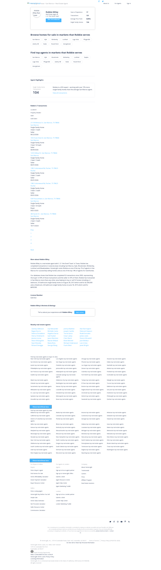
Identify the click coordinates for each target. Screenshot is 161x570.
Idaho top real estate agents (39, 424)
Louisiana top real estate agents (91, 427)
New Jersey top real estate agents (91, 437)
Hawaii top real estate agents (116, 419)
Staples (86, 57)
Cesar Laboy (68, 336)
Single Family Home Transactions (39, 88)
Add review (80, 312)
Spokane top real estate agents (40, 396)
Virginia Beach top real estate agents (92, 389)
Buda (45, 44)
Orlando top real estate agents (40, 383)
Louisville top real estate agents (65, 389)
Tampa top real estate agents (90, 380)
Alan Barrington (85, 329)
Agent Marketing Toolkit (63, 486)
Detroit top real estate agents (90, 396)
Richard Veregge (37, 345)
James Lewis (84, 336)
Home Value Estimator (37, 501)
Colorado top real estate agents (65, 416)
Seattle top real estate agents (39, 375)
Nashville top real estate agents (116, 365)
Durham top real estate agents (116, 399)
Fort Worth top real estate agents (91, 375)
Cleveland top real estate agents (65, 393)
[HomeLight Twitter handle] (110, 521)
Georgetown (67, 44)
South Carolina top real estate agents (42, 446)
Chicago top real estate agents (90, 359)
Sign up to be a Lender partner (65, 494)
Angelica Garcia (53, 333)
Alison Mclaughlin (37, 341)
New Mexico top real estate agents (117, 437)
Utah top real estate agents (39, 450)
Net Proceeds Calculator (38, 504)
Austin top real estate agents (39, 365)
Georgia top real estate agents (90, 419)
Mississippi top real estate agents (41, 434)
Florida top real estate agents (65, 419)
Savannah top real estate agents (91, 399)
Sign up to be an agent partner (65, 470)
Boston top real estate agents (90, 386)
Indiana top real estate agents (90, 424)
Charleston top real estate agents (117, 393)
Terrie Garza (68, 333)
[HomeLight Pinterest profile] (125, 521)
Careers (83, 473)
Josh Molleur (84, 341)
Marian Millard (53, 341)
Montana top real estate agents (91, 434)
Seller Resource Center (37, 507)
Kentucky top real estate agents (65, 427)
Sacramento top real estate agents (41, 386)
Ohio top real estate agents (115, 440)
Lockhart (65, 39)
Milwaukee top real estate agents (41, 389)
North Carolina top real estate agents (67, 440)
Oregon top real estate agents (65, 443)
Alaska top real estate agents (65, 412)
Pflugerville (86, 39)
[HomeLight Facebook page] (114, 521)
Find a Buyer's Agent (37, 470)
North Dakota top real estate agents (92, 440)
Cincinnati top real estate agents (91, 393)
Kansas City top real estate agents (66, 386)
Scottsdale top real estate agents (117, 375)
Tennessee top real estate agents (91, 446)
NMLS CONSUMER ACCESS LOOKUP (42, 554)
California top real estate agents (40, 416)
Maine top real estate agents (115, 427)
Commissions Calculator (38, 510)
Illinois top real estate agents (64, 424)
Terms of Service (94, 540)
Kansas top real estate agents (40, 427)
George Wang (52, 345)
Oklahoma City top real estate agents (67, 380)
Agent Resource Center (63, 480)
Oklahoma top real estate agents (40, 443)
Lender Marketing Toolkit (63, 504)
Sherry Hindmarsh (37, 336)
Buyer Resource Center (38, 483)
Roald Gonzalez (85, 333)
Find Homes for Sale (37, 473)
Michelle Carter (53, 331)
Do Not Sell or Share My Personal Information (80, 543)
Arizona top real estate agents (90, 412)
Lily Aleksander (53, 329)
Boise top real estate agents (64, 399)
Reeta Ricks (52, 343)
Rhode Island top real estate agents (117, 443)
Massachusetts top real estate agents (67, 430)
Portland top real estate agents (116, 371)
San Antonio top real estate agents (41, 362)
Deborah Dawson (86, 331)
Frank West (68, 345)
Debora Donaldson (38, 333)
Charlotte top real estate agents (65, 365)
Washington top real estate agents (66, 383)
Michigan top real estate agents (91, 430)
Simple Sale (34, 497)
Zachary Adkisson (37, 329)
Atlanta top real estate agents (116, 368)
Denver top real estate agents (90, 368)
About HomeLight (86, 467)
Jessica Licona (36, 338)
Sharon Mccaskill (85, 338)
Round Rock (55, 44)
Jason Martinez (53, 338)
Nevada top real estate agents (40, 437)
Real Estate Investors (87, 483)
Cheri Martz (68, 338)
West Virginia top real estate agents (41, 453)
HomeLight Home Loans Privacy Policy (42, 557)
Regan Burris (36, 331)
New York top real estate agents (40, 359)
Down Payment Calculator (38, 480)
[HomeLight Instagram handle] (117, 521)
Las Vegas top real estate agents (91, 365)
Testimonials (85, 470)
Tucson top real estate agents (116, 383)
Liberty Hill (36, 44)
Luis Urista (83, 343)
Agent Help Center (61, 483)
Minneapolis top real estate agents (66, 396)
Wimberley (55, 39)
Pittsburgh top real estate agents (117, 396)
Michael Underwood (71, 343)
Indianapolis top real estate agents (66, 371)
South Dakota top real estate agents (67, 446)
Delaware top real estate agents (116, 416)
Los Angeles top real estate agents (66, 359)
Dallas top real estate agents (115, 362)
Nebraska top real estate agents (116, 434)
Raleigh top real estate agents (116, 380)
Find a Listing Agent (36, 491)
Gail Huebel (52, 336)
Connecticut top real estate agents (91, 416)
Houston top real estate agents (116, 359)
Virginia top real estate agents (90, 450)
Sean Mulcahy (36, 343)
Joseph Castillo (69, 331)
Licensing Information (37, 559)
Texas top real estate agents (115, 446)
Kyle (45, 39)
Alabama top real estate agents (40, 412)
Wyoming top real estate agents (91, 453)
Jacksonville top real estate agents (66, 368)
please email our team (102, 531)
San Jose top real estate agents (116, 389)
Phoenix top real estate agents (90, 362)
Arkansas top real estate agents (116, 412)
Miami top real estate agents (39, 380)
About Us (106, 3)
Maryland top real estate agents (40, 430)
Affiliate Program (86, 480)
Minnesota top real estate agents (117, 430)
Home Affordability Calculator (39, 477)
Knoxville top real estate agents (40, 399)
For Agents (118, 3)
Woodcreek (55, 57)
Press (83, 477)
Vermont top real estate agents (65, 450)
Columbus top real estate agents (91, 371)
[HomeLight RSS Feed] (128, 521)
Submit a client (60, 477)
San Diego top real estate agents (66, 362)
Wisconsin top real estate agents (66, 453)
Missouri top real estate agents (65, 434)
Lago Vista (75, 39)
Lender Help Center (62, 501)
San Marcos (36, 39)
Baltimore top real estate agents (117, 386)
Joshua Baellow (69, 329)
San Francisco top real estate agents (42, 371)
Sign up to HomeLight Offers (64, 473)
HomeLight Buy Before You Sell (40, 494)
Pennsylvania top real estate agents (92, 443)
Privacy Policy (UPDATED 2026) (110, 540)
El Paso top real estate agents (90, 383)
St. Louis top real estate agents (40, 393)
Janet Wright (84, 345)
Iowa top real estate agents (115, 424)
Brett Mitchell (68, 341)
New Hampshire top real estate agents (67, 437)
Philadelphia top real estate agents (41, 368)
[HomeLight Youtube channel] (121, 521)
